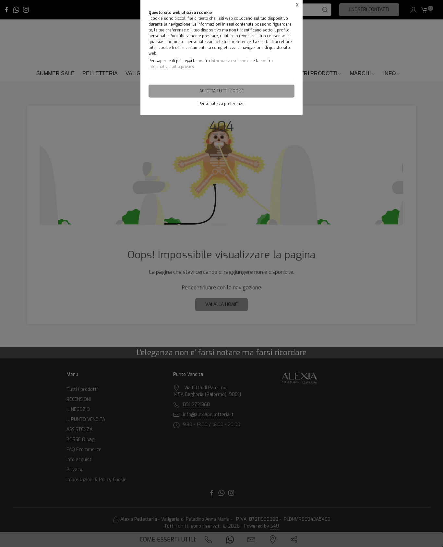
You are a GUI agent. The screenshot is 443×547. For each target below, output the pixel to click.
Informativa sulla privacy (171, 66)
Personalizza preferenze (221, 103)
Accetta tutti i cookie (221, 91)
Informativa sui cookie (231, 61)
